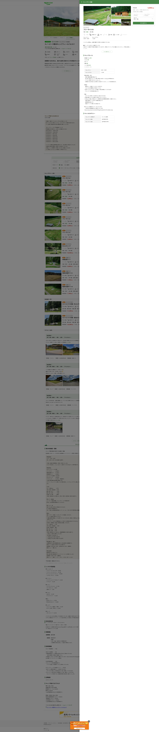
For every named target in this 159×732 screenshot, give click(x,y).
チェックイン (136, 14)
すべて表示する (106, 51)
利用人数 (135, 17)
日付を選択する (143, 23)
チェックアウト (147, 14)
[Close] (81, 1)
